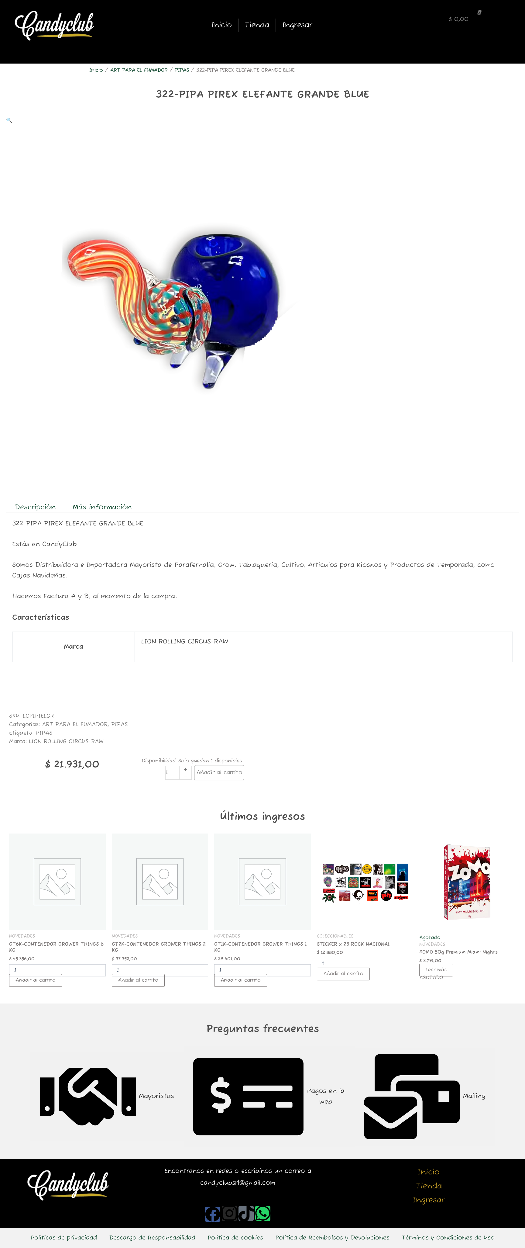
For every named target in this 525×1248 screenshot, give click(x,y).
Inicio (221, 25)
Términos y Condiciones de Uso (448, 1238)
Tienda (257, 25)
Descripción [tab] (35, 507)
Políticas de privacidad (64, 1238)
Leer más (436, 970)
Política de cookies (235, 1238)
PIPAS (182, 71)
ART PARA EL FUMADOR (139, 71)
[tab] (107, 1096)
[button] (9, 121)
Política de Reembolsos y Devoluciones (332, 1238)
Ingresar (297, 25)
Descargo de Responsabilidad (152, 1238)
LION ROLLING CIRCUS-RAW (66, 741)
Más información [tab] (102, 507)
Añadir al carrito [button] (35, 980)
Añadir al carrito (219, 772)
